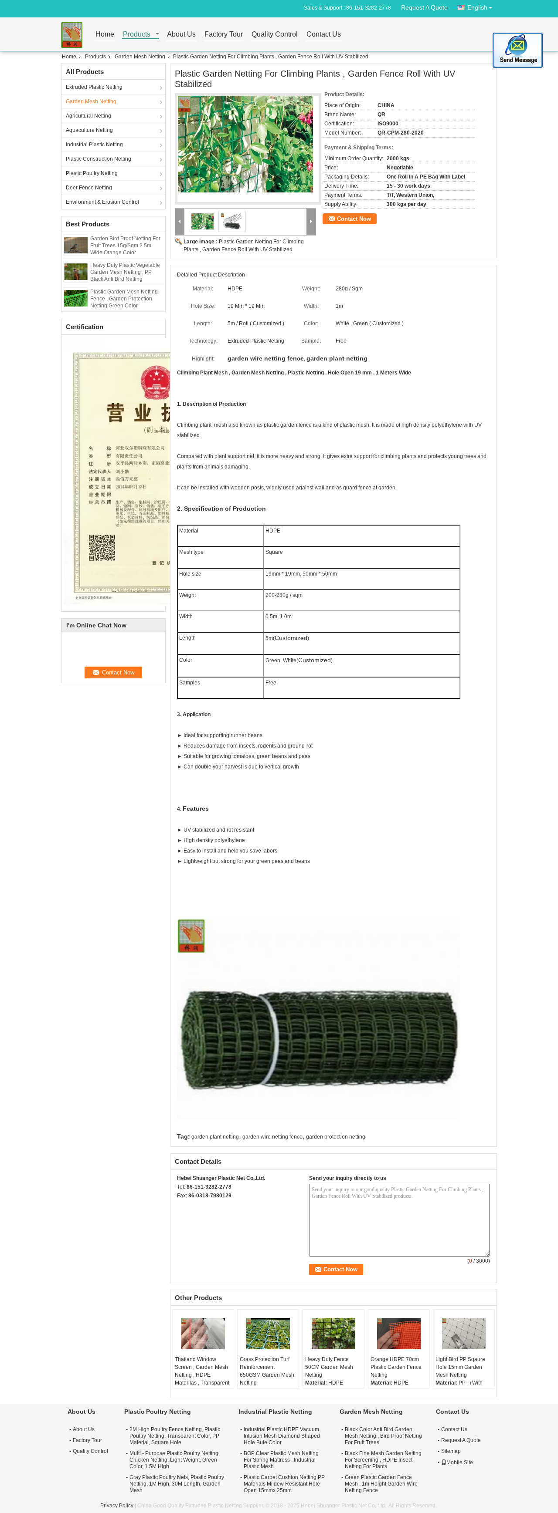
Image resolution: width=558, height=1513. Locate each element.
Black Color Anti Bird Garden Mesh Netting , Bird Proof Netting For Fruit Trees (383, 1436)
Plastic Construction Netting (98, 159)
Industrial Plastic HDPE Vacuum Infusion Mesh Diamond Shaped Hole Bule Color (282, 1436)
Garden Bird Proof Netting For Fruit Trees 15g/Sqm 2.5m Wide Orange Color (125, 246)
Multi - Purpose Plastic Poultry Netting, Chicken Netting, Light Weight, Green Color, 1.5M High (174, 1459)
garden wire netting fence (272, 1137)
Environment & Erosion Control (102, 202)
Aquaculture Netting (89, 130)
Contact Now (354, 219)
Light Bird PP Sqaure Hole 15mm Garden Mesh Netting (460, 1367)
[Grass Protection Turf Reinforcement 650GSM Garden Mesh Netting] (268, 1333)
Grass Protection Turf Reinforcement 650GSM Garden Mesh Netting (267, 1371)
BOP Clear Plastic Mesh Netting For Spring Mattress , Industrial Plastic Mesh (281, 1459)
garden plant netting (215, 1137)
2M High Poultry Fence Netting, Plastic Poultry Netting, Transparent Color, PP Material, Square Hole (174, 1436)
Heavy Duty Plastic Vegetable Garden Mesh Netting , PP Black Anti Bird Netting (125, 272)
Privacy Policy (116, 1506)
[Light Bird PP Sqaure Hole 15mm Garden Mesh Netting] (463, 1333)
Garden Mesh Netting (140, 57)
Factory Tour (223, 34)
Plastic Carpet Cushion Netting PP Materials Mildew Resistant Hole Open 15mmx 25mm (284, 1483)
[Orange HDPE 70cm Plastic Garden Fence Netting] (398, 1333)
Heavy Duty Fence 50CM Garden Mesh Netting (329, 1367)
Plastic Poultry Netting (92, 173)
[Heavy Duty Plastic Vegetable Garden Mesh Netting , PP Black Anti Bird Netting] (76, 271)
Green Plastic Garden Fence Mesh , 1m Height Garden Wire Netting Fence (381, 1483)
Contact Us (323, 34)
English (477, 7)
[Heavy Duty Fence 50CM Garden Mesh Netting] (333, 1333)
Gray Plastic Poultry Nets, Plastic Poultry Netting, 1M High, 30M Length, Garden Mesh (176, 1483)
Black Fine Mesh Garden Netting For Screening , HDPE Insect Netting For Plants (383, 1459)
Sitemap (451, 1451)
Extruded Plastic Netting (94, 87)
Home (104, 34)
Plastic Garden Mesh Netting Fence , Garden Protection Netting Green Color (124, 299)
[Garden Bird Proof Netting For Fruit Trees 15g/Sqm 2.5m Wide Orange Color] (76, 245)
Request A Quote (424, 7)
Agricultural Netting (88, 116)
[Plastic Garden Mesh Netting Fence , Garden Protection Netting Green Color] (76, 298)
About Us (181, 34)
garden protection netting (335, 1137)
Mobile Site (459, 1462)
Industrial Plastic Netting (94, 145)
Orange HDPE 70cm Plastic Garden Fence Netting (396, 1367)
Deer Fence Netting (89, 188)
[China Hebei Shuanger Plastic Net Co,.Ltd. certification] (159, 472)
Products (136, 34)
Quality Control (275, 34)
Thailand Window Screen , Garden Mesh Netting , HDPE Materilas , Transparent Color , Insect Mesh (202, 1375)
